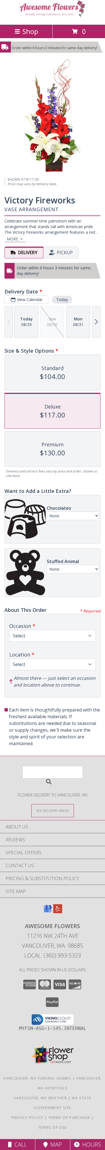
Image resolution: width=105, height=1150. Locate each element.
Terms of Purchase (69, 1117)
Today (62, 299)
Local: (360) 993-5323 (52, 955)
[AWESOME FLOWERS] (52, 16)
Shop (30, 31)
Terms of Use (52, 1127)
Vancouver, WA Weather (40, 1097)
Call (19, 1144)
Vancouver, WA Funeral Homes (37, 1078)
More (12, 239)
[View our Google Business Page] (47, 911)
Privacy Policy (27, 1117)
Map (55, 1144)
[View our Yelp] (57, 911)
